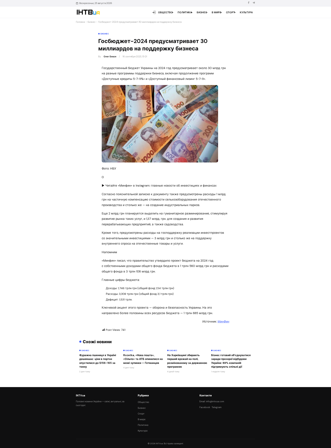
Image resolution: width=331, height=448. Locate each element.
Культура (246, 12)
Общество (165, 12)
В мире (216, 12)
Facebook (204, 407)
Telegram (217, 407)
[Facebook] (248, 3)
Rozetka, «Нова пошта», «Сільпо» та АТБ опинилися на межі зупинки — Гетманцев (143, 359)
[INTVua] (88, 12)
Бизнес (202, 12)
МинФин (223, 321)
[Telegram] (253, 3)
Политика (185, 12)
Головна (80, 21)
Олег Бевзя (110, 56)
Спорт (230, 12)
